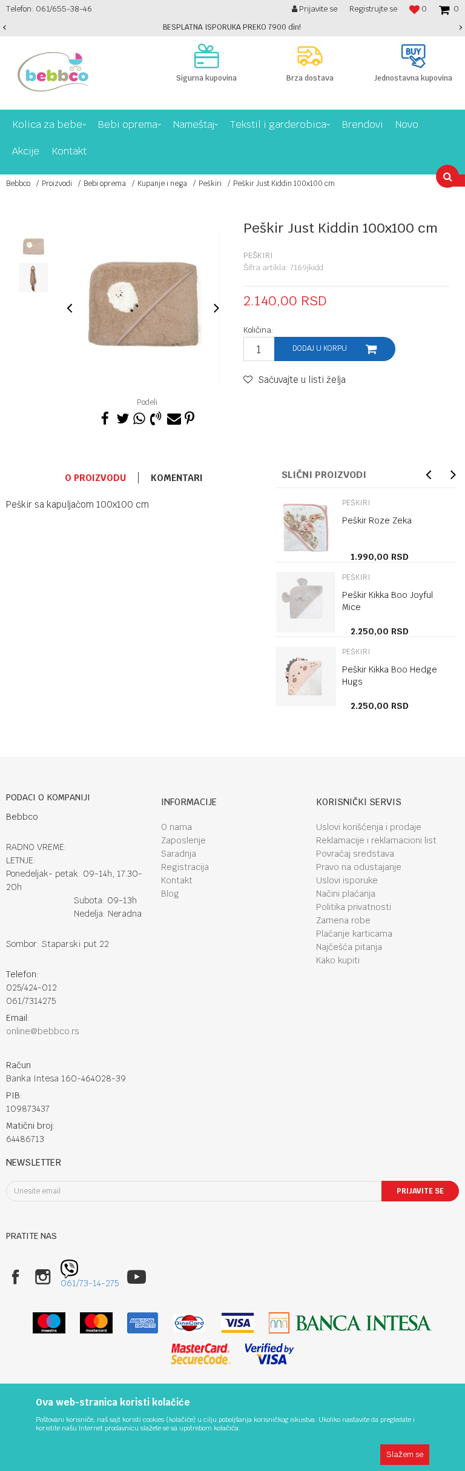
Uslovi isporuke (347, 880)
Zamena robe (343, 920)
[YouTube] (136, 1276)
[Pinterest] (189, 416)
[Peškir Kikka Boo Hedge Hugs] (305, 676)
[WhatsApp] (138, 416)
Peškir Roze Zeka (377, 520)
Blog (170, 893)
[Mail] (172, 416)
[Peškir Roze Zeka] (305, 527)
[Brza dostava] (310, 56)
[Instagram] (42, 1276)
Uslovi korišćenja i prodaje (368, 827)
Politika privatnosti (353, 907)
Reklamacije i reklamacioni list (376, 840)
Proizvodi (57, 183)
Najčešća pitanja (349, 947)
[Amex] (142, 1322)
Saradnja (178, 853)
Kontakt (177, 880)
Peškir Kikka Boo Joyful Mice (387, 601)
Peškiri (210, 183)
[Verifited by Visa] (269, 1353)
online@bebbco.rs (42, 1031)
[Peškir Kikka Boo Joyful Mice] (305, 602)
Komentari (177, 477)
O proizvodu (95, 477)
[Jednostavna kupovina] (413, 56)
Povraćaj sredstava (355, 853)
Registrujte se (373, 9)
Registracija (185, 867)
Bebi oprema (105, 183)
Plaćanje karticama (354, 933)
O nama (176, 827)
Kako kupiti (338, 960)
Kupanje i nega (162, 183)
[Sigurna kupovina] (206, 56)
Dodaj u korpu (319, 348)
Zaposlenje (183, 840)
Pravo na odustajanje (358, 867)
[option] (232, 27)
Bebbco (18, 183)
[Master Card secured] (200, 1353)
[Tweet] (121, 416)
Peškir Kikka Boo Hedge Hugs (389, 675)
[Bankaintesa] (350, 1322)
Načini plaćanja (345, 893)
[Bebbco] (53, 71)
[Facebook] (104, 416)
